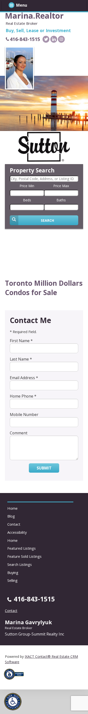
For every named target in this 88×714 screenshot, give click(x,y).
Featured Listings (21, 548)
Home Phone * (23, 396)
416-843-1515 (25, 39)
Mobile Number (24, 414)
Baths (61, 200)
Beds (27, 200)
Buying (12, 572)
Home (12, 508)
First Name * (21, 340)
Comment (18, 433)
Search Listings (19, 564)
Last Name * (21, 359)
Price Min (27, 185)
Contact (13, 524)
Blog (11, 516)
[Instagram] (61, 39)
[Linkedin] (53, 39)
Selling (12, 580)
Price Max (61, 185)
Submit (44, 468)
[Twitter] (46, 39)
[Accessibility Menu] (13, 701)
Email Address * (24, 377)
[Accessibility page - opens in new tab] (16, 681)
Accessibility (17, 532)
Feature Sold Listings (24, 556)
